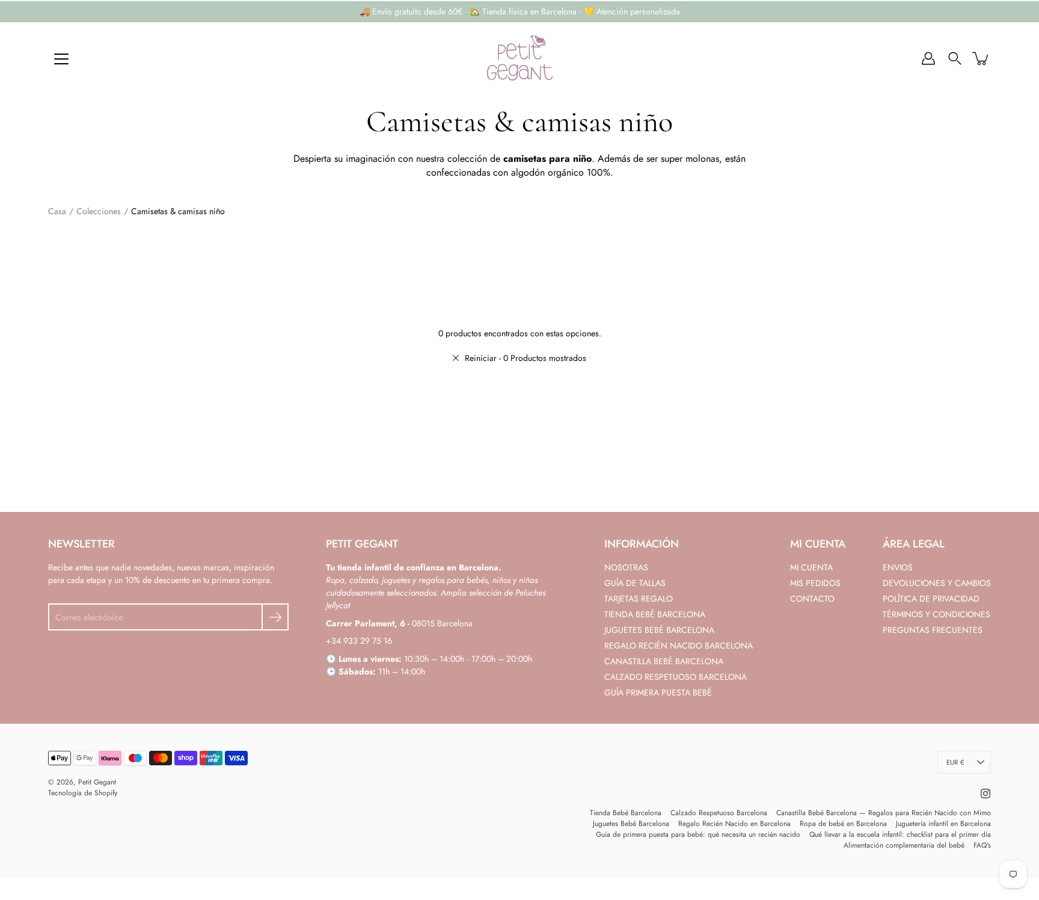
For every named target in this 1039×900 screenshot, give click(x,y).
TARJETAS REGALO (638, 599)
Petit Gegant (97, 782)
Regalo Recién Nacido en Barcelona (734, 823)
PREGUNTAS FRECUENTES (932, 630)
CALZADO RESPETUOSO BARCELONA (675, 677)
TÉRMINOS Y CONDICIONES (936, 614)
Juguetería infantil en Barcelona (943, 823)
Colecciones (98, 211)
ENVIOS (898, 567)
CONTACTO (812, 599)
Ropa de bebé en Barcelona (843, 823)
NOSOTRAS (626, 567)
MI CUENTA (811, 567)
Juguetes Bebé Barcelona (631, 823)
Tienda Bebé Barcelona (625, 812)
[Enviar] (275, 616)
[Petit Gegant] (519, 58)
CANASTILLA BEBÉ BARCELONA (663, 661)
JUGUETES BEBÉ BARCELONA (659, 630)
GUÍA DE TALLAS (635, 583)
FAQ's (982, 845)
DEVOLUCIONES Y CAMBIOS (937, 583)
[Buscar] (954, 58)
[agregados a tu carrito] (981, 58)
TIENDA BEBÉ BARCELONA (654, 614)
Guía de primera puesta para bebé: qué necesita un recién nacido (698, 834)
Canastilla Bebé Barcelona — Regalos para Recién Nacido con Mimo (883, 812)
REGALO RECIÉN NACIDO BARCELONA (678, 646)
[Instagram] (985, 793)
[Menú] (61, 59)
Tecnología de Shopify (82, 793)
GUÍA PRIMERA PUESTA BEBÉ (658, 692)
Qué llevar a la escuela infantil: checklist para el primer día (900, 834)
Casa (57, 211)
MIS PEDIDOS (815, 583)
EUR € (955, 762)
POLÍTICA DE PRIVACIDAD (931, 599)
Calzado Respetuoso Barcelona (718, 812)
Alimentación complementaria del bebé (904, 845)
